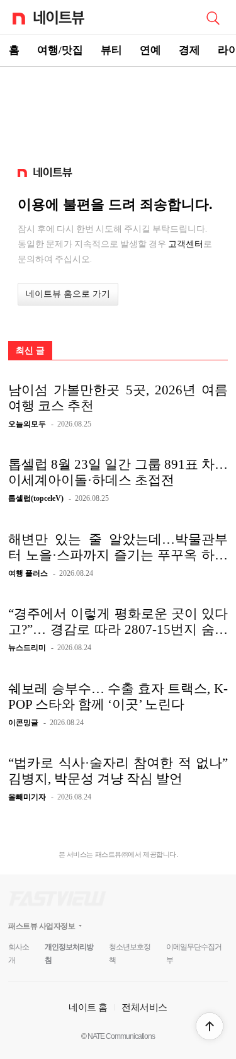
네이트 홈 (88, 1007)
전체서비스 (144, 1007)
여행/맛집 (60, 50)
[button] (209, 1026)
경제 (189, 50)
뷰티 (111, 50)
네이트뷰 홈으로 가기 (68, 294)
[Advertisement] (118, 110)
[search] (212, 17)
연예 (150, 50)
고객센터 (185, 244)
